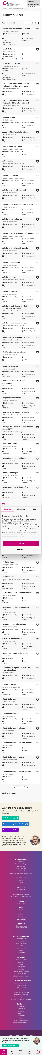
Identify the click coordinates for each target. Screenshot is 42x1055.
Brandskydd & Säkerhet (21, 995)
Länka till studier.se (21, 943)
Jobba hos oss (21, 887)
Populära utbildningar (21, 864)
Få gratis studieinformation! (21, 976)
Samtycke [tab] (7, 509)
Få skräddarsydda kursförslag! (21, 1023)
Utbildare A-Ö (21, 871)
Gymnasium (21, 969)
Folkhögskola (21, 967)
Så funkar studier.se (33, 4)
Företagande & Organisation (21, 992)
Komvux (21, 964)
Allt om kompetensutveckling (21, 983)
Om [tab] (34, 509)
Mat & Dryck (21, 1013)
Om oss (21, 880)
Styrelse (21, 885)
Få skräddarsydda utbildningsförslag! (21, 999)
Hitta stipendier (21, 866)
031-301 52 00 (31, 6)
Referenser (21, 941)
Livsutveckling (21, 1016)
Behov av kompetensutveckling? (15, 824)
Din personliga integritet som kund (21, 896)
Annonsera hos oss (21, 939)
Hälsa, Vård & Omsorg (21, 990)
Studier (21, 946)
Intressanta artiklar (21, 868)
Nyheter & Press (21, 889)
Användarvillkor (21, 892)
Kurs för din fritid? (9, 830)
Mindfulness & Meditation (21, 1020)
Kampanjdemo (21, 953)
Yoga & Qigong (21, 1011)
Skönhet (21, 1018)
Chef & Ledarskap (21, 985)
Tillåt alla (21, 543)
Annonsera (31, 1)
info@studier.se (21, 910)
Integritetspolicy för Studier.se (21, 894)
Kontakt (21, 883)
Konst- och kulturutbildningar (21, 971)
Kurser (21, 950)
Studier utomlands (21, 974)
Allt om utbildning (21, 861)
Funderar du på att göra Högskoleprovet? (21, 873)
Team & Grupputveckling (21, 997)
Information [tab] (21, 509)
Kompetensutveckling (21, 948)
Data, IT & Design (21, 988)
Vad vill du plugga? (9, 1045)
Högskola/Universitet (21, 960)
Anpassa (20, 549)
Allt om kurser (21, 1006)
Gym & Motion (21, 1009)
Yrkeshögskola (21, 962)
